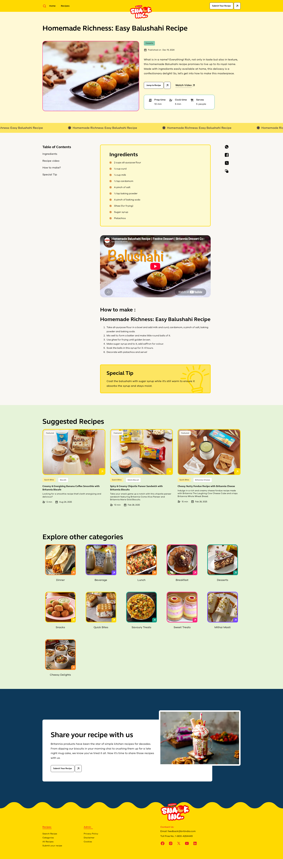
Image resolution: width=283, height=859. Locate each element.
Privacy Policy (91, 833)
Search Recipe (49, 833)
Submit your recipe (52, 845)
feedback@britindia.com (182, 831)
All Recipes (48, 841)
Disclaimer (89, 837)
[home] (141, 11)
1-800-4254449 (184, 836)
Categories (48, 837)
